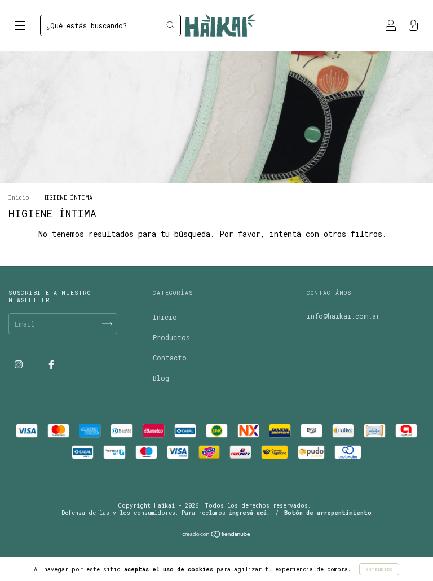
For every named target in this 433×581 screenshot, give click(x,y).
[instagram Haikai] (20, 363)
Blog (161, 377)
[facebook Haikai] (51, 363)
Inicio (18, 197)
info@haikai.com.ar (343, 315)
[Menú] (19, 26)
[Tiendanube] (217, 535)
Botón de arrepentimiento (328, 513)
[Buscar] (170, 24)
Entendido (379, 569)
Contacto (170, 357)
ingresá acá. (249, 513)
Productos (171, 337)
